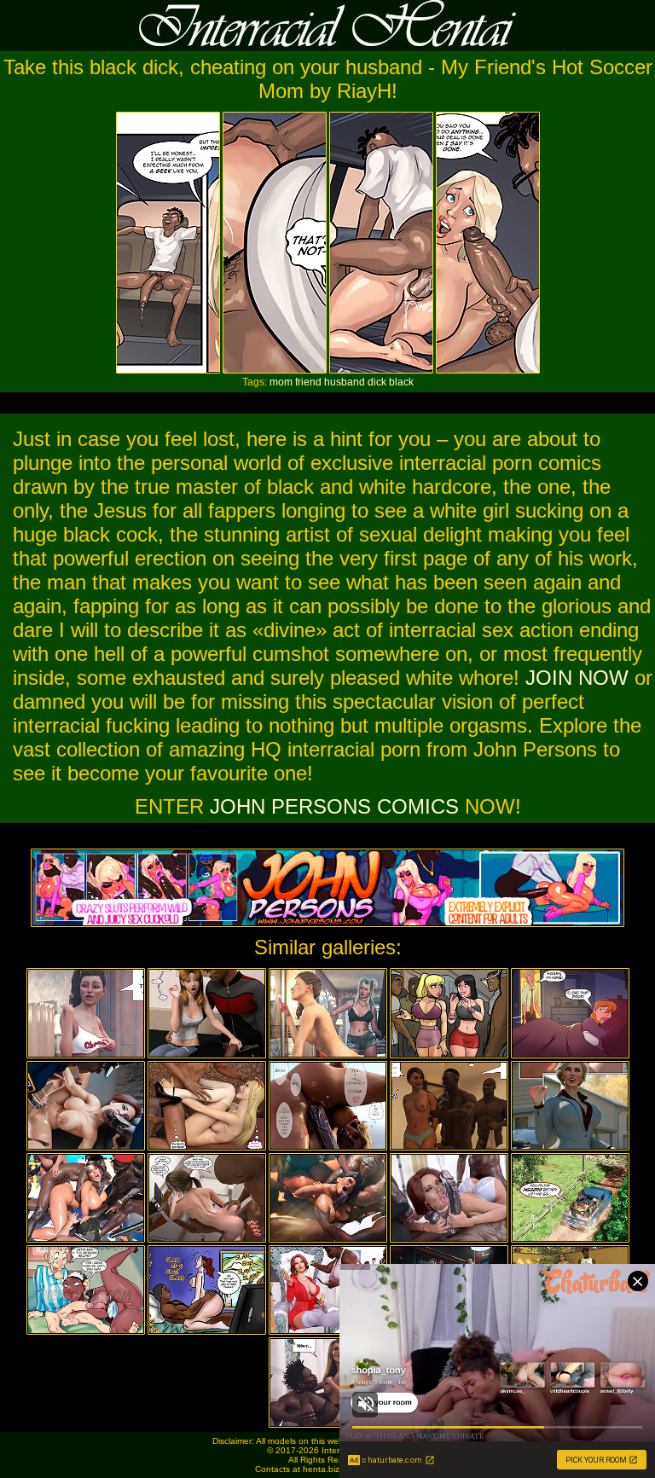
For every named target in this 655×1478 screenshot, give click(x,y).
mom (281, 382)
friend (308, 382)
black (401, 382)
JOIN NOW (577, 677)
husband (344, 382)
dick (377, 382)
